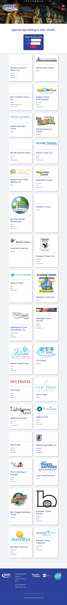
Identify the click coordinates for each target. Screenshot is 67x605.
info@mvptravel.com (20, 587)
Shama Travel (16, 283)
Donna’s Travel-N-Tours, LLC (18, 68)
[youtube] (42, 1)
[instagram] (30, 1)
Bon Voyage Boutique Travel (20, 513)
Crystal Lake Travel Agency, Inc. (19, 180)
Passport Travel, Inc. (45, 256)
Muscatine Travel (44, 180)
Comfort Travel (43, 206)
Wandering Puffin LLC (46, 445)
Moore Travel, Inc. (44, 152)
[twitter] (26, 1)
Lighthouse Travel (18, 418)
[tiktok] (40, 1)
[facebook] (24, 1)
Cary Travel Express (45, 475)
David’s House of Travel (44, 130)
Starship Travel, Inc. (45, 297)
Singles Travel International (42, 98)
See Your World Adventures (17, 220)
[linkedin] (33, 1)
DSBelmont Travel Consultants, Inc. (18, 328)
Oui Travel (15, 390)
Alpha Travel (42, 417)
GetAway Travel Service (43, 319)
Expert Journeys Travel (17, 127)
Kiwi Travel (15, 444)
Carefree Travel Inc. (19, 248)
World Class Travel (44, 67)
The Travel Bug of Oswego (18, 473)
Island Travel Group (19, 363)
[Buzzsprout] (37, 1)
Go (33, 46)
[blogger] (35, 1)
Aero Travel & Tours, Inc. (19, 98)
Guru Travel (41, 394)
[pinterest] (28, 1)
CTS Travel (41, 360)
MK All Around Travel (20, 152)
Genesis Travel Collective (43, 541)
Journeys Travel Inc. (19, 546)
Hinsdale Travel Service (43, 512)
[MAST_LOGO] (10, 4)
